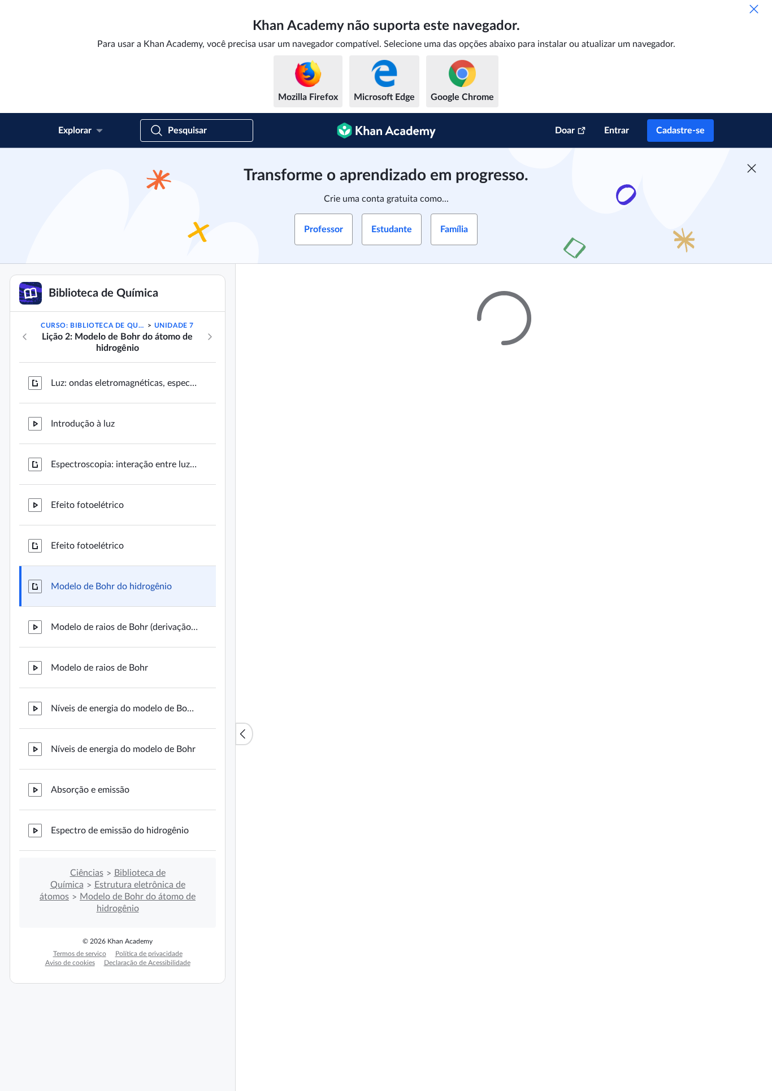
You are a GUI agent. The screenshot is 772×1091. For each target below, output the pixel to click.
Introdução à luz (83, 423)
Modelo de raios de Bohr (99, 667)
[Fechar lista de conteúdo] (244, 734)
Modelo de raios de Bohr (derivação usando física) (124, 627)
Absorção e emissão (90, 789)
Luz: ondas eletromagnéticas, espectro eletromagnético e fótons (124, 383)
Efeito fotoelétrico (87, 505)
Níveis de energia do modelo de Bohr (123, 749)
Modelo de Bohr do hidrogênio (111, 586)
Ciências (86, 872)
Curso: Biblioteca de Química (93, 325)
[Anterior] (25, 337)
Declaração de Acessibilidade (147, 962)
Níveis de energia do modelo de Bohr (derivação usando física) (124, 708)
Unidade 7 (174, 325)
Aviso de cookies (70, 962)
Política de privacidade (149, 953)
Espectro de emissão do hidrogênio (120, 830)
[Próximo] (209, 337)
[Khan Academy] (386, 130)
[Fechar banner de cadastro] (751, 168)
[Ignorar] (754, 9)
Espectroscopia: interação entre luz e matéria (124, 464)
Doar (565, 130)
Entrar (616, 130)
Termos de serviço (79, 953)
